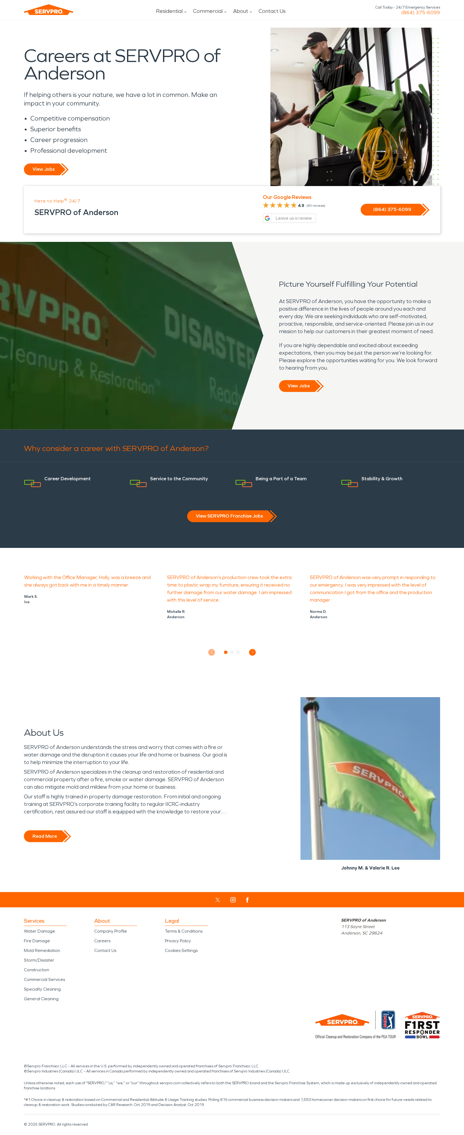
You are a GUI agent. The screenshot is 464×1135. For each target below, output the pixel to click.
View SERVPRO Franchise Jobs (229, 516)
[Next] (252, 652)
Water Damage (39, 931)
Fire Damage (37, 940)
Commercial (208, 11)
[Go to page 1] (226, 652)
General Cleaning (41, 998)
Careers (102, 940)
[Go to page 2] (232, 652)
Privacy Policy (178, 940)
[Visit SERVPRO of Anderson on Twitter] (217, 900)
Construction (36, 969)
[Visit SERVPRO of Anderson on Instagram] (233, 900)
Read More (44, 836)
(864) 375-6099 (420, 13)
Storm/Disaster (39, 960)
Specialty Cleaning (42, 989)
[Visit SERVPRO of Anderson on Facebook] (247, 900)
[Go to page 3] (238, 652)
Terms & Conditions (183, 931)
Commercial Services (44, 979)
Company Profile (110, 931)
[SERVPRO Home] (48, 9)
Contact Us (272, 11)
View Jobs (43, 169)
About (240, 11)
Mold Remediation (42, 950)
